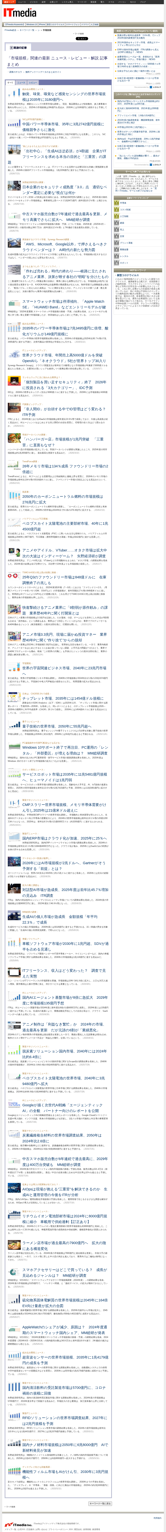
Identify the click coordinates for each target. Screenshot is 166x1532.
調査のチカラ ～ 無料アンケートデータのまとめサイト (35, 72)
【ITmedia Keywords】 (15, 24)
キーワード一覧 (27, 30)
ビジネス (34, 2)
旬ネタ (133, 2)
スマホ (111, 2)
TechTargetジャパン (143, 31)
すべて (10, 82)
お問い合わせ (41, 1529)
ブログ (143, 2)
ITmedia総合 (10, 30)
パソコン (122, 2)
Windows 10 (31, 24)
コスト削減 (125, 209)
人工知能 (94, 24)
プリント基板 (126, 243)
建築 (122, 223)
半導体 (123, 203)
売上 (122, 229)
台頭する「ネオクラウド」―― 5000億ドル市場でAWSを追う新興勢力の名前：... (138, 65)
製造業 (93, 2)
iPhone (42, 24)
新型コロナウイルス (55, 24)
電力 (102, 2)
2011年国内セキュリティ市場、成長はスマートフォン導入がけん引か (138, 43)
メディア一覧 (10, 1529)
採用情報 (87, 1529)
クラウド (85, 24)
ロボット (124, 263)
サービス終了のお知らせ (137, 171)
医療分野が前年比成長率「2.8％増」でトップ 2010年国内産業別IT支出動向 (139, 36)
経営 (44, 2)
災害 (122, 236)
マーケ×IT (82, 2)
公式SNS (21, 1529)
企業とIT (54, 2)
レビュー (33, 82)
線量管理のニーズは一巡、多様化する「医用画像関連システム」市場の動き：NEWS (138, 58)
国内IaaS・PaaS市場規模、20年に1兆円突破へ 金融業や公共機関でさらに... (138, 140)
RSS (71, 1529)
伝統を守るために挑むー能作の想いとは (138, 72)
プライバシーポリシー (58, 1529)
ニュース (22, 2)
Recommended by (141, 87)
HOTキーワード (138, 270)
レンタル (124, 256)
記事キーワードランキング (137, 198)
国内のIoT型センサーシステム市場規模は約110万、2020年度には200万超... (138, 102)
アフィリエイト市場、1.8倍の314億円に (136, 115)
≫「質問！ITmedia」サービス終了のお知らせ (136, 189)
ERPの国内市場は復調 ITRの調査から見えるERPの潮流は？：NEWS (138, 50)
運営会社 (78, 1529)
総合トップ (9, 2)
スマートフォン (73, 24)
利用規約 (157, 1518)
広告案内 (30, 1529)
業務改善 (124, 249)
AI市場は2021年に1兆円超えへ (131, 127)
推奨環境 (96, 1529)
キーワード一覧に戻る (100, 1503)
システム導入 (67, 2)
